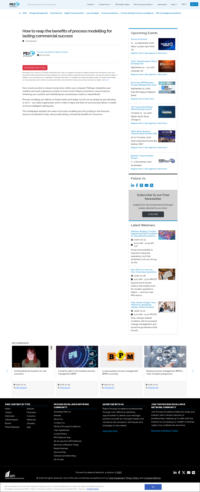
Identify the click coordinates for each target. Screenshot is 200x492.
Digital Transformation (74, 13)
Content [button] (90, 4)
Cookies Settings (152, 478)
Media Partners (61, 448)
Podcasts (31, 412)
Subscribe (153, 214)
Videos (8, 412)
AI (20, 13)
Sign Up (194, 4)
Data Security (56, 13)
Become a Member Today (66, 445)
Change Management (38, 13)
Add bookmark (31, 41)
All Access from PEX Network (68, 441)
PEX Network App (62, 437)
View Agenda (150, 53)
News (7, 408)
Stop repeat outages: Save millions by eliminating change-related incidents (143, 304)
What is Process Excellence (67, 426)
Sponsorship (162, 4)
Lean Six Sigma (92, 13)
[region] (100, 487)
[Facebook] (137, 186)
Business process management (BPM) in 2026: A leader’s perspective (140, 372)
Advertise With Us (62, 412)
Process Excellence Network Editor (52, 52)
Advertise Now (110, 431)
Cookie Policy (60, 434)
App (29, 427)
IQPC (119, 472)
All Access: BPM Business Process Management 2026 (143, 84)
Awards (57, 415)
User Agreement (61, 430)
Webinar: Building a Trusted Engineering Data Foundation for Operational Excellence (144, 233)
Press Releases (12, 427)
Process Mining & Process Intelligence (137, 13)
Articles (30, 408)
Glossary (31, 423)
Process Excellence (109, 13)
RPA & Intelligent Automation (168, 13)
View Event (162, 53)
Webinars (31, 419)
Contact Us (59, 423)
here (107, 80)
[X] (184, 473)
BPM (25, 13)
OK (153, 487)
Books (8, 423)
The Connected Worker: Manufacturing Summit (142, 108)
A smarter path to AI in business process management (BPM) (52, 372)
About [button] (173, 4)
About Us (58, 419)
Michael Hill (41, 387)
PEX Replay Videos (122, 4)
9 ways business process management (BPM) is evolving (96, 372)
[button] (7, 371)
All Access (59, 459)
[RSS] (193, 473)
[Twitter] (142, 186)
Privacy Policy (132, 478)
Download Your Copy (35, 67)
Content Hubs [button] (104, 4)
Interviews (10, 416)
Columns (31, 416)
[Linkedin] (133, 186)
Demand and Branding (65, 456)
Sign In (184, 4)
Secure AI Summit (139, 39)
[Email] (147, 186)
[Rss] (152, 186)
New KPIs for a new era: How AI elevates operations (143, 271)
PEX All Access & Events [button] (143, 4)
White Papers (11, 419)
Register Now (137, 53)
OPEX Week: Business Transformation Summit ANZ (144, 132)
